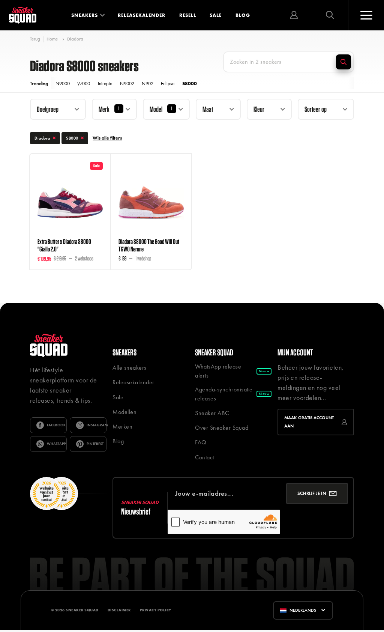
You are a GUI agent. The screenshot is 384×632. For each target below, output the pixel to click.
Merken (122, 426)
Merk (104, 109)
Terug (35, 39)
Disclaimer (119, 610)
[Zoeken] (343, 61)
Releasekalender (141, 15)
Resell (187, 15)
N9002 (127, 83)
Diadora (75, 39)
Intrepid (105, 83)
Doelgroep (47, 109)
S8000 (189, 83)
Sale (216, 15)
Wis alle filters (107, 138)
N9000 (63, 83)
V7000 (83, 83)
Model (156, 109)
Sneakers (84, 15)
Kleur (259, 109)
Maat (207, 109)
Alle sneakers (129, 368)
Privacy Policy (155, 610)
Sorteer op (315, 109)
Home (52, 39)
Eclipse (167, 83)
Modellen (124, 412)
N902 (147, 83)
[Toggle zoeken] (330, 15)
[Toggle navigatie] (366, 15)
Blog (243, 15)
